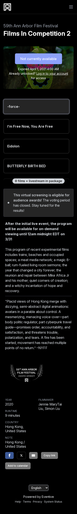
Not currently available (38, 59)
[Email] (33, 455)
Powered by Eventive (38, 497)
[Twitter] (21, 455)
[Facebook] (9, 455)
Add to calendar (18, 465)
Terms (27, 501)
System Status (53, 501)
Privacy (37, 501)
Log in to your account (52, 73)
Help (18, 501)
